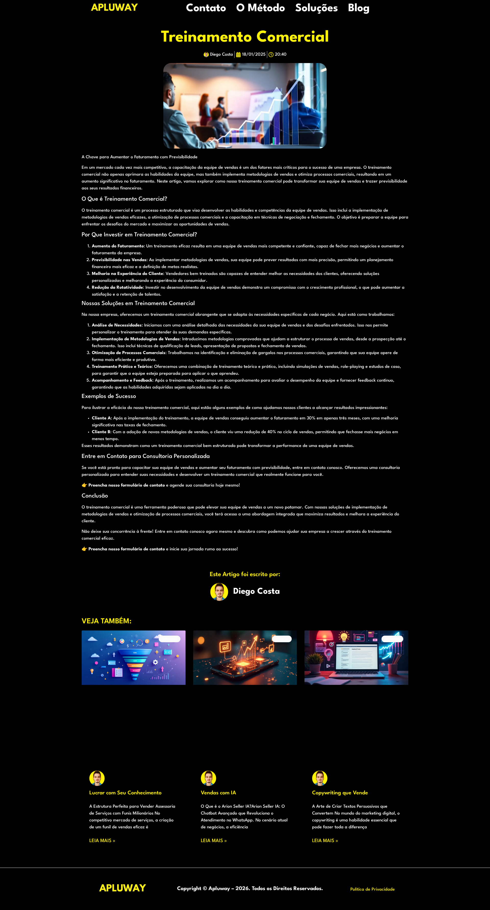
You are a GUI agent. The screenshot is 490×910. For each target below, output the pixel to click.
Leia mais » (102, 841)
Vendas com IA (218, 793)
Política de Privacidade (372, 889)
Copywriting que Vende (340, 793)
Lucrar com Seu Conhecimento (125, 793)
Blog (359, 8)
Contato (206, 8)
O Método (260, 8)
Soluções (316, 8)
